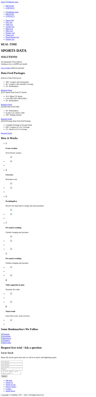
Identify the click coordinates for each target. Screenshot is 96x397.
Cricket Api (10, 27)
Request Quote (6, 90)
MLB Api (9, 29)
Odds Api (9, 25)
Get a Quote (5, 68)
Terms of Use (11, 385)
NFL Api (9, 22)
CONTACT (10, 16)
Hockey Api (10, 33)
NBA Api (9, 31)
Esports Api (10, 39)
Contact (8, 389)
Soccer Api (10, 20)
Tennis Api (10, 35)
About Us (9, 382)
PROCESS (10, 14)
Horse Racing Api (12, 37)
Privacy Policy (11, 387)
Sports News (10, 391)
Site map (9, 380)
